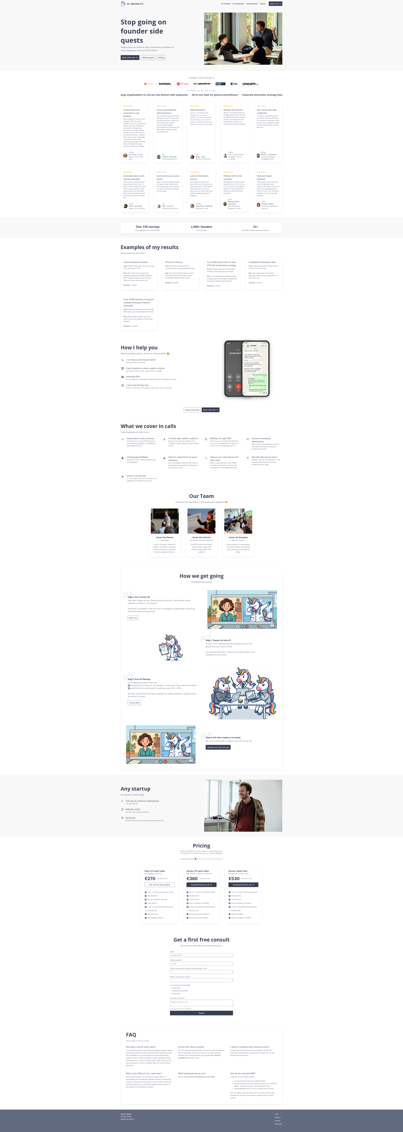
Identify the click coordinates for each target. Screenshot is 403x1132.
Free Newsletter (252, 4)
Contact (263, 4)
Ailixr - (164, 206)
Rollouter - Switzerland (268, 154)
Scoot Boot (132, 154)
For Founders (226, 4)
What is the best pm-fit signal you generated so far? (189, 968)
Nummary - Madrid (267, 204)
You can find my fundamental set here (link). (199, 1077)
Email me (278, 1117)
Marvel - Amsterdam (135, 206)
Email (172, 952)
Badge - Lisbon (200, 157)
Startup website (176, 960)
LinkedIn (278, 1121)
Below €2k (176, 988)
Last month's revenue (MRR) (180, 985)
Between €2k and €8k (180, 991)
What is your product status (180, 977)
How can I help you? (177, 998)
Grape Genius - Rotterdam (204, 206)
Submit (201, 1013)
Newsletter (278, 1124)
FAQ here (219, 853)
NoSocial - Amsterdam (169, 157)
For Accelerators (238, 4)
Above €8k (176, 993)
